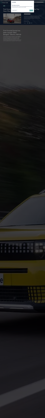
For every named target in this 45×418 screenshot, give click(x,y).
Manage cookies (14, 10)
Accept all (31, 10)
